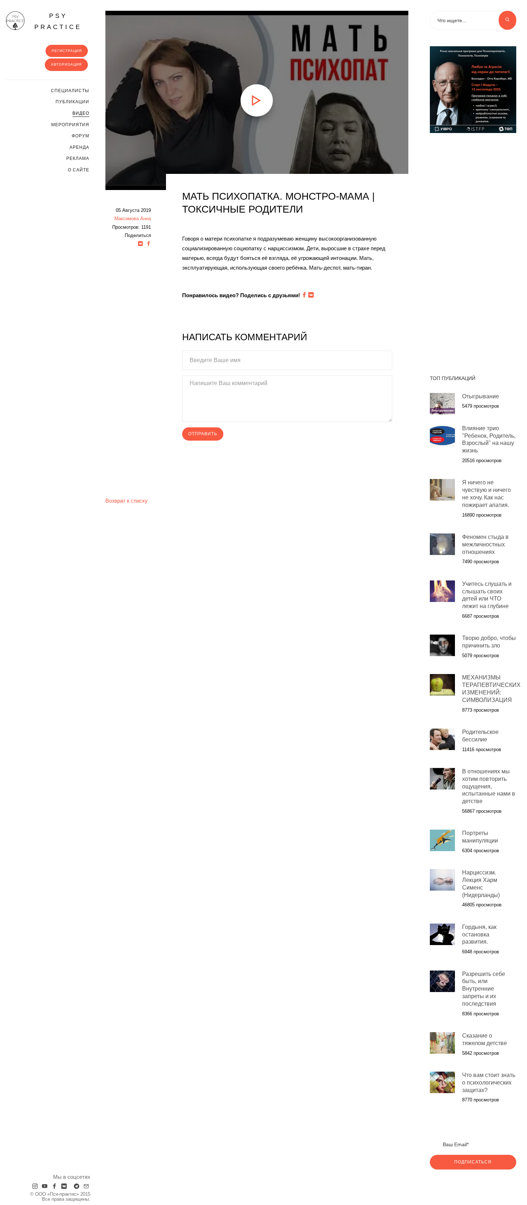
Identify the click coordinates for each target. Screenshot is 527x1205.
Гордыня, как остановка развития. (479, 934)
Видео (80, 113)
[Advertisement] (473, 250)
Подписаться (473, 1161)
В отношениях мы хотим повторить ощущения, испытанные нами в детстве (488, 786)
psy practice (58, 21)
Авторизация (66, 64)
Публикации (72, 101)
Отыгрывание (480, 396)
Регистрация (67, 51)
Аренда (79, 147)
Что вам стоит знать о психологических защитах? (488, 1082)
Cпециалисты (70, 90)
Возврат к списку (126, 501)
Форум (80, 135)
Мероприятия (70, 124)
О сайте (78, 169)
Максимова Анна (132, 218)
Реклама (77, 158)
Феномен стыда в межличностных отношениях (485, 544)
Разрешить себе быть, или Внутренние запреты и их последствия (483, 989)
